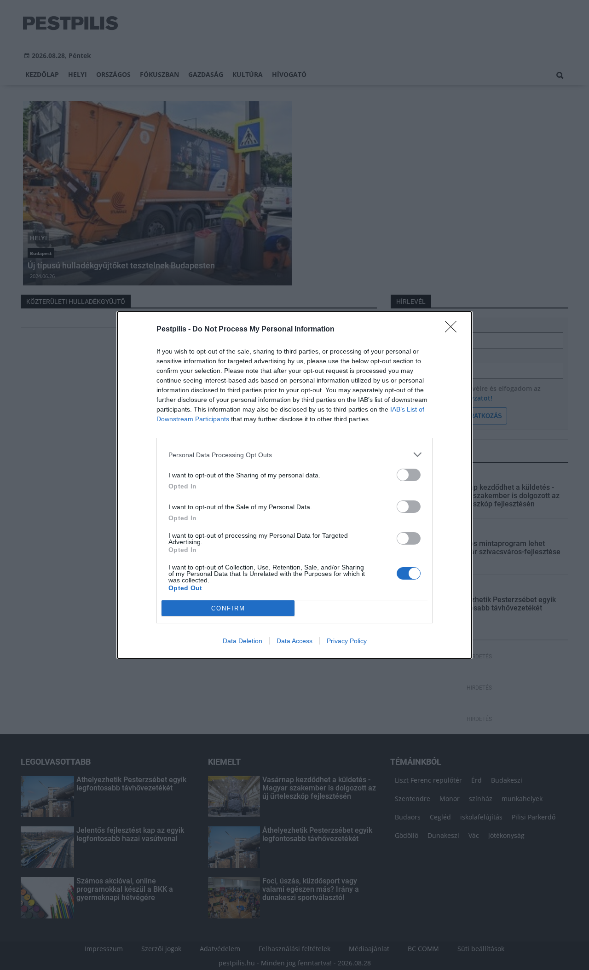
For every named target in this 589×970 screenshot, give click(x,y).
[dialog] (294, 485)
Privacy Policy (347, 641)
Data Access (294, 641)
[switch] (409, 475)
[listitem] (294, 454)
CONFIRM (228, 608)
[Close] (453, 329)
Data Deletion (242, 641)
